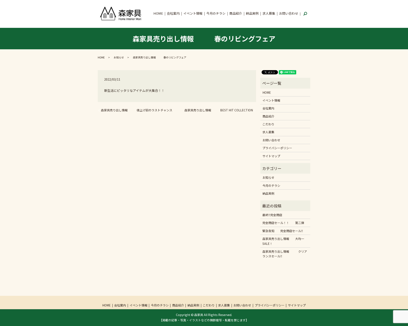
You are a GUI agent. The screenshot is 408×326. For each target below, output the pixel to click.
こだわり (268, 124)
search (305, 14)
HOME (158, 13)
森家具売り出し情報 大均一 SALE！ (284, 241)
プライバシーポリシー (277, 148)
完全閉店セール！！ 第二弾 (283, 223)
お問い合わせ (288, 13)
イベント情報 (193, 13)
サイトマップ (271, 156)
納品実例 (252, 13)
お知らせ (119, 57)
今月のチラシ (215, 13)
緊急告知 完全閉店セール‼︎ (282, 231)
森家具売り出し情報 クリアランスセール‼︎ (284, 253)
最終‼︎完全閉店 (272, 215)
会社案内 (173, 13)
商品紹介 (235, 13)
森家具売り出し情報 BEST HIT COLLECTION (218, 110)
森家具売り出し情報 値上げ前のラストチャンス (136, 110)
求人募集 (268, 13)
